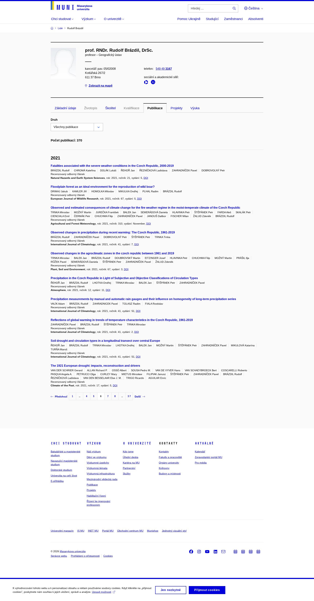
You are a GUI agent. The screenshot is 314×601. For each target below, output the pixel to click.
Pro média (201, 462)
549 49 (164, 68)
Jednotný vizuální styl (174, 530)
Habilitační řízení (96, 495)
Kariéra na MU (131, 462)
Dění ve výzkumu (96, 457)
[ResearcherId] (147, 82)
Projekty (176, 108)
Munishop (152, 530)
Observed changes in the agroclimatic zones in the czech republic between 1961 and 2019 (112, 253)
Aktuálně (204, 443)
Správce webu (59, 555)
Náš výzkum (94, 451)
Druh (54, 119)
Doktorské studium (61, 469)
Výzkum (94, 443)
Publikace (155, 108)
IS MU (80, 530)
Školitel (110, 108)
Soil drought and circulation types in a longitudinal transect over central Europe (105, 340)
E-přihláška (57, 481)
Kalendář (200, 451)
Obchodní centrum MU (130, 530)
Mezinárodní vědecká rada (102, 479)
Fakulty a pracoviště (170, 457)
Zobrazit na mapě (100, 85)
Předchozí (61, 396)
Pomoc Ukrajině (188, 19)
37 (129, 396)
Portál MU (108, 530)
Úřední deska (130, 457)
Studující (212, 19)
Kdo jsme (128, 451)
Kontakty (164, 451)
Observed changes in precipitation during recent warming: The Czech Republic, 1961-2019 (113, 232)
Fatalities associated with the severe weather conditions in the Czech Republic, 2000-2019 (112, 165)
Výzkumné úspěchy (98, 462)
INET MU (93, 530)
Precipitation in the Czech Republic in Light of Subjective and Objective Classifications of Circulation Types (124, 278)
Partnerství (129, 468)
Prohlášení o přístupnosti (85, 555)
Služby (126, 473)
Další (138, 396)
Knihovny (164, 468)
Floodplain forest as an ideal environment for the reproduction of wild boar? (103, 186)
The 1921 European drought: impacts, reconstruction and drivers (95, 365)
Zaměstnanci (233, 19)
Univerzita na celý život (64, 475)
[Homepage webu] (71, 5)
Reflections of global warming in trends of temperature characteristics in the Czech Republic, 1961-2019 (122, 320)
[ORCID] (154, 82)
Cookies (108, 555)
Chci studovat (66, 443)
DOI (146, 177)
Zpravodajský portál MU (208, 457)
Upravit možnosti (101, 591)
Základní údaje (65, 108)
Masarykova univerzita (73, 551)
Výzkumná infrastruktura (101, 473)
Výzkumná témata (97, 468)
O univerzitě (137, 443)
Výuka (195, 108)
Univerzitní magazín (62, 530)
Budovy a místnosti (170, 473)
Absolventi (255, 19)
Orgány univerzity (169, 462)
